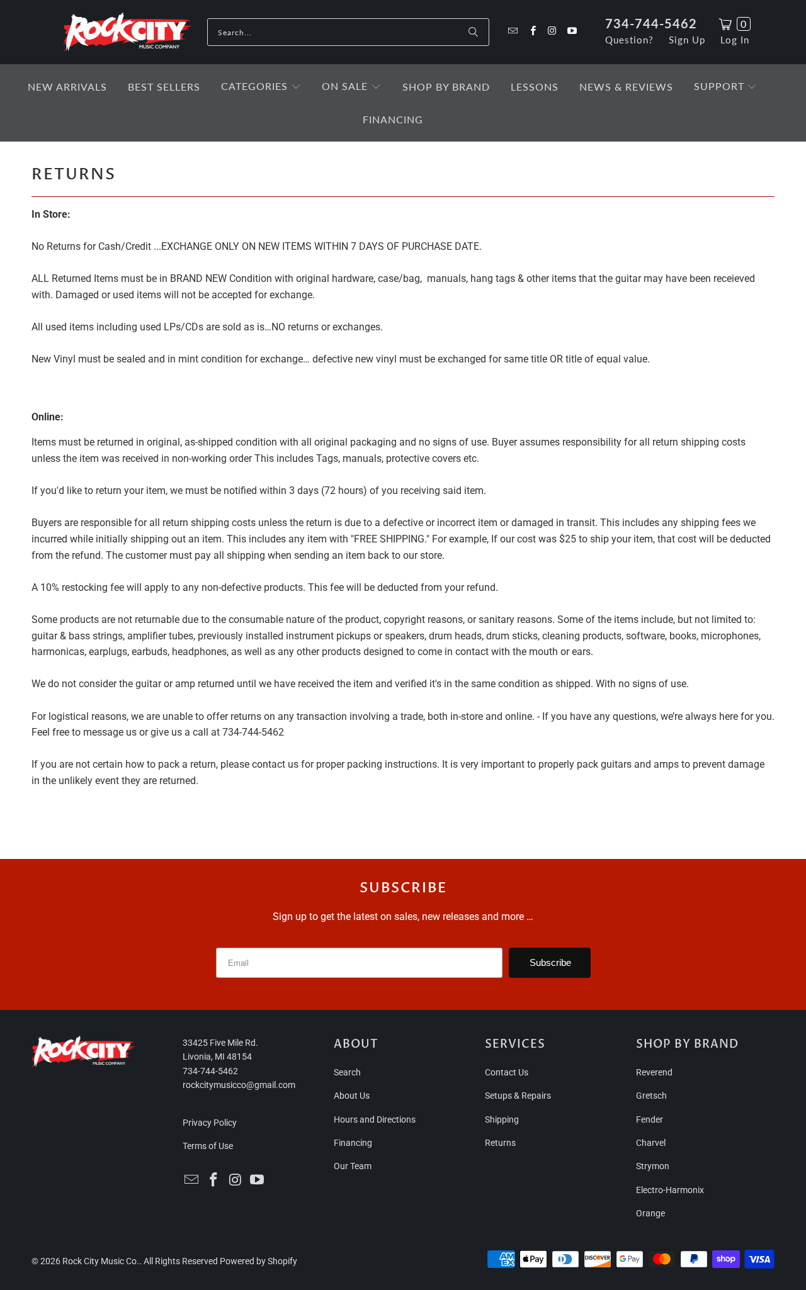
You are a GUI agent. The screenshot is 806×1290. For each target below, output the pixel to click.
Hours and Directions (375, 1119)
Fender (649, 1119)
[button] (261, 87)
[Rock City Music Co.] (127, 33)
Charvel (651, 1143)
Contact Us (506, 1072)
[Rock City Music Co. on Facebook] (531, 31)
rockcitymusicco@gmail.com (239, 1085)
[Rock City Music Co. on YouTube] (571, 31)
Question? (629, 39)
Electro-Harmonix (670, 1190)
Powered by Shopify (258, 1261)
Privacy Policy (210, 1123)
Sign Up (687, 39)
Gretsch (651, 1096)
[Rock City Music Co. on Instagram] (552, 31)
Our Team (353, 1166)
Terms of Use (208, 1146)
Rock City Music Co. (100, 1261)
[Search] (473, 32)
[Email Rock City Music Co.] (512, 31)
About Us (352, 1096)
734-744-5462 (651, 23)
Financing (353, 1143)
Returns (500, 1143)
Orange (650, 1213)
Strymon (652, 1166)
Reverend (654, 1072)
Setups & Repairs (518, 1096)
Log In (734, 39)
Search (347, 1072)
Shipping (502, 1119)
